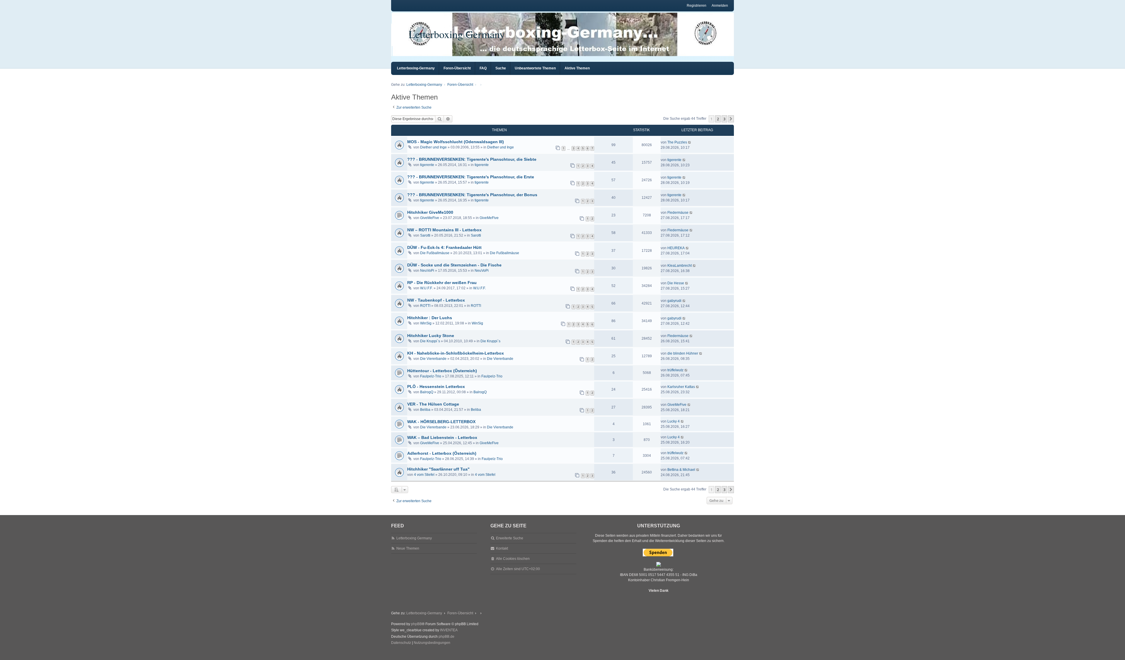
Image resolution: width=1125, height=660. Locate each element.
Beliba (425, 410)
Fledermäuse (677, 213)
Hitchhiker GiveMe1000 (430, 212)
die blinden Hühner (682, 353)
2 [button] (718, 119)
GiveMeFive (429, 218)
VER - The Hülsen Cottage (433, 404)
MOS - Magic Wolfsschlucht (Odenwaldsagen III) (455, 141)
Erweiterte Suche (509, 538)
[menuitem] (401, 643)
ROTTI (425, 306)
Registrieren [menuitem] (696, 6)
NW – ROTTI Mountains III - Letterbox (444, 230)
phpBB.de (446, 637)
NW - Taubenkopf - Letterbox (436, 300)
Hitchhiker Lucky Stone (430, 335)
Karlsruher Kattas (681, 387)
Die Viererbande (433, 359)
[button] (731, 118)
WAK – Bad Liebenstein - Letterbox (442, 437)
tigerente (427, 165)
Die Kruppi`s (430, 341)
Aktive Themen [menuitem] (577, 68)
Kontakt (502, 548)
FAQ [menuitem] (483, 68)
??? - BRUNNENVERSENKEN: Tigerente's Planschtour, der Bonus (472, 194)
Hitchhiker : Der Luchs (429, 317)
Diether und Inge (433, 147)
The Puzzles (677, 142)
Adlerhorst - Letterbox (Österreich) (441, 453)
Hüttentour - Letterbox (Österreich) (442, 370)
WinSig (426, 323)
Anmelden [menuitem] (720, 6)
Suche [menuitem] (500, 68)
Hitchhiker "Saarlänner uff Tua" (438, 469)
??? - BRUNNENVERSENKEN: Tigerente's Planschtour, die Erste (470, 177)
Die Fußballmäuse (434, 253)
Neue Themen (407, 548)
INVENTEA (449, 630)
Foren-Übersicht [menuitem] (457, 68)
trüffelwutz (675, 370)
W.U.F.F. (426, 288)
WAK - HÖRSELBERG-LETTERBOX (441, 421)
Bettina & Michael (681, 470)
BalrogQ (426, 392)
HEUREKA (676, 248)
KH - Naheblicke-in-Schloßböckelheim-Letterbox (455, 353)
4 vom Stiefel (424, 475)
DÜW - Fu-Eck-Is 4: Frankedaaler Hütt (444, 247)
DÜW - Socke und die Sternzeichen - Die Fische (454, 265)
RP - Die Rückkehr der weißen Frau (442, 282)
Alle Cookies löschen (513, 559)
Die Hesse (675, 283)
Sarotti (425, 235)
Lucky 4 (673, 421)
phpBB (416, 624)
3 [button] (724, 119)
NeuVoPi (427, 271)
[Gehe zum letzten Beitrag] (690, 142)
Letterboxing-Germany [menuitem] (416, 68)
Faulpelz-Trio (430, 376)
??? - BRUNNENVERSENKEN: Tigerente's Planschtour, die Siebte (471, 159)
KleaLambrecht (679, 266)
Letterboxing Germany (457, 34)
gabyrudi (674, 301)
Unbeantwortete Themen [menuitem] (535, 68)
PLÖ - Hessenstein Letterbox (436, 386)
